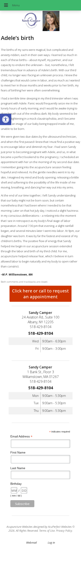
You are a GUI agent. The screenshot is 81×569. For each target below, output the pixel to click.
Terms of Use (47, 531)
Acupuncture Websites (19, 527)
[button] (5, 119)
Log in (51, 542)
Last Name (17, 468)
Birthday (16, 483)
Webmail (31, 542)
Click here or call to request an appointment (40, 294)
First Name (17, 452)
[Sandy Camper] (40, 21)
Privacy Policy (64, 531)
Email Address (21, 436)
